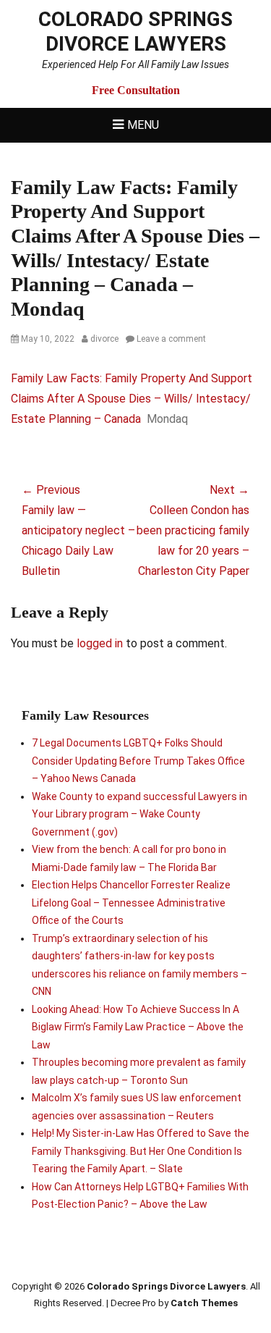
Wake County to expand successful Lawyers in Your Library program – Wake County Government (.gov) (139, 814)
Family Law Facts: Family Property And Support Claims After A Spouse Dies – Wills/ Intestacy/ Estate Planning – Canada (131, 398)
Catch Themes (204, 1303)
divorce (104, 339)
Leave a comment (171, 339)
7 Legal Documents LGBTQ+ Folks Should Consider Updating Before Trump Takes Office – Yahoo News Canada (138, 760)
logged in (100, 643)
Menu (143, 125)
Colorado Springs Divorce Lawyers (135, 31)
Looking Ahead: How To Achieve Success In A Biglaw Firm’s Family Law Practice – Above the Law (138, 1027)
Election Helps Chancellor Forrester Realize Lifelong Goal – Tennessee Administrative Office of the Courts (131, 902)
